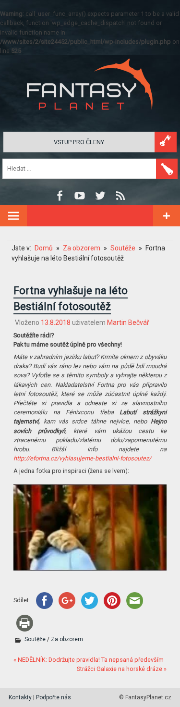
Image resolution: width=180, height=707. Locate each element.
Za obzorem (67, 639)
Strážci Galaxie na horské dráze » (122, 668)
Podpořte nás (53, 697)
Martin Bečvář (128, 322)
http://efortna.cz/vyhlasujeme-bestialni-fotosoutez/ (82, 458)
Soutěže (35, 639)
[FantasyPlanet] (90, 117)
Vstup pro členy (79, 142)
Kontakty (20, 697)
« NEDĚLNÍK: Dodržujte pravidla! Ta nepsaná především (88, 659)
